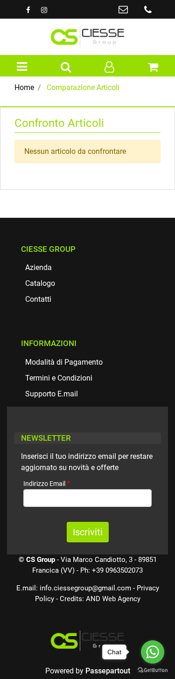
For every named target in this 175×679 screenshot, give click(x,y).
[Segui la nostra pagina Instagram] (44, 10)
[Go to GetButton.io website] (153, 669)
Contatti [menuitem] (38, 299)
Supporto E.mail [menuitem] (51, 393)
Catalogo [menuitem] (40, 283)
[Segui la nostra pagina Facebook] (29, 10)
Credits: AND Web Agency (100, 599)
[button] (88, 532)
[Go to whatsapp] (152, 652)
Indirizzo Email (46, 483)
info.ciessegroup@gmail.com (85, 588)
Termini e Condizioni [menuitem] (58, 378)
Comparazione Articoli (83, 87)
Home (24, 87)
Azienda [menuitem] (38, 267)
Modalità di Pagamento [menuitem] (64, 362)
